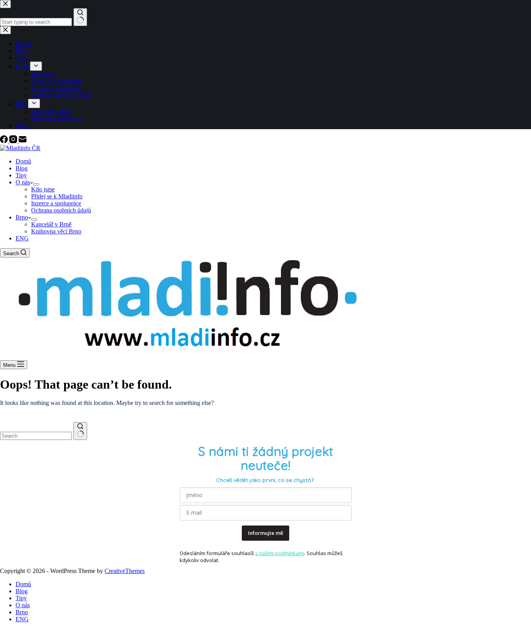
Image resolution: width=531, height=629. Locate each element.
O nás (23, 182)
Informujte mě (265, 532)
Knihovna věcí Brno (56, 231)
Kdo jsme (43, 189)
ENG (22, 238)
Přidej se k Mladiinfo (56, 196)
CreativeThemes (125, 571)
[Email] (22, 141)
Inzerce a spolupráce (56, 203)
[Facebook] (4, 141)
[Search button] (80, 431)
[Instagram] (14, 141)
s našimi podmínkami (279, 553)
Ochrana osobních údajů (61, 210)
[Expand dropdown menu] (36, 184)
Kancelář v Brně (51, 224)
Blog (22, 168)
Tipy (21, 175)
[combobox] (36, 436)
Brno (22, 217)
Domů (23, 161)
